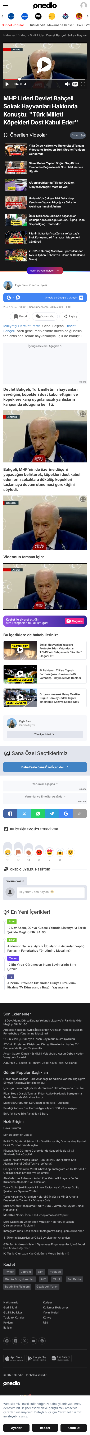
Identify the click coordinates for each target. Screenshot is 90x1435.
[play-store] (38, 1358)
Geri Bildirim (11, 1307)
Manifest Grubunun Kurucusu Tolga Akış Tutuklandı (36, 1102)
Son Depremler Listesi (17, 1134)
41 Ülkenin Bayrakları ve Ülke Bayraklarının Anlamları (36, 1237)
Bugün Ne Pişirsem (17, 1286)
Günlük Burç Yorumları (19, 1279)
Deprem (26, 1271)
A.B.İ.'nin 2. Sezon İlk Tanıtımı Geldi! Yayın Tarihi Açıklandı (40, 1062)
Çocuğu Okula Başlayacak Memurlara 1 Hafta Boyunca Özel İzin (44, 1088)
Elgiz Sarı (31, 285)
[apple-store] (14, 1358)
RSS (45, 1322)
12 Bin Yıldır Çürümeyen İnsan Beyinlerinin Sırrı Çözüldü (41, 967)
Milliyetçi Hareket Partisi (22, 326)
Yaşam (13, 958)
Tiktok (57, 1279)
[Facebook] (15, 1340)
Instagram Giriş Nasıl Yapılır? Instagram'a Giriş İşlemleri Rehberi (43, 1231)
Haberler (9, 35)
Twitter (9, 1271)
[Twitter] (24, 1340)
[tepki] (7, 852)
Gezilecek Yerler (47, 1286)
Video (22, 35)
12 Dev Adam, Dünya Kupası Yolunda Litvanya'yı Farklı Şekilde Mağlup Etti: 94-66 (46, 930)
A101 (43, 1279)
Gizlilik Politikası (13, 1312)
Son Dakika (74, 1279)
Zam (40, 1271)
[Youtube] (33, 1340)
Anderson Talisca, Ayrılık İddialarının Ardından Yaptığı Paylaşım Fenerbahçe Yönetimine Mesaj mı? (46, 948)
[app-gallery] (61, 1358)
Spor (12, 921)
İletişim (8, 1327)
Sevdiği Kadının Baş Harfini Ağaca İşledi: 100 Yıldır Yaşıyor (40, 1108)
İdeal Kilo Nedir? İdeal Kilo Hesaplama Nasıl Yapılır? (35, 1215)
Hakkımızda (10, 1302)
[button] (75, 84)
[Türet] (65, 16)
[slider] (45, 79)
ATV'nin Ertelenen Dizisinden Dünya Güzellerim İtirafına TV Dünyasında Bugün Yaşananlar (41, 985)
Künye (47, 1317)
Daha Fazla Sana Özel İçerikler (42, 767)
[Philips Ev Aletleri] (11, 16)
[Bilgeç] (79, 16)
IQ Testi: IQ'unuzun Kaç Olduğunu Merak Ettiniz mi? (36, 1253)
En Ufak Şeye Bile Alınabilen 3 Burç (25, 1113)
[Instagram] (6, 1340)
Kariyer (47, 1302)
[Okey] (24, 16)
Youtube (55, 1271)
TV (11, 976)
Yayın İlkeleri (51, 1312)
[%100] (38, 16)
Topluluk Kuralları (14, 1317)
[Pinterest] (42, 1340)
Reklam (8, 1322)
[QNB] (52, 16)
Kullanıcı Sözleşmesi (56, 1307)
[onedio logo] (42, 1383)
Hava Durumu (12, 1128)
